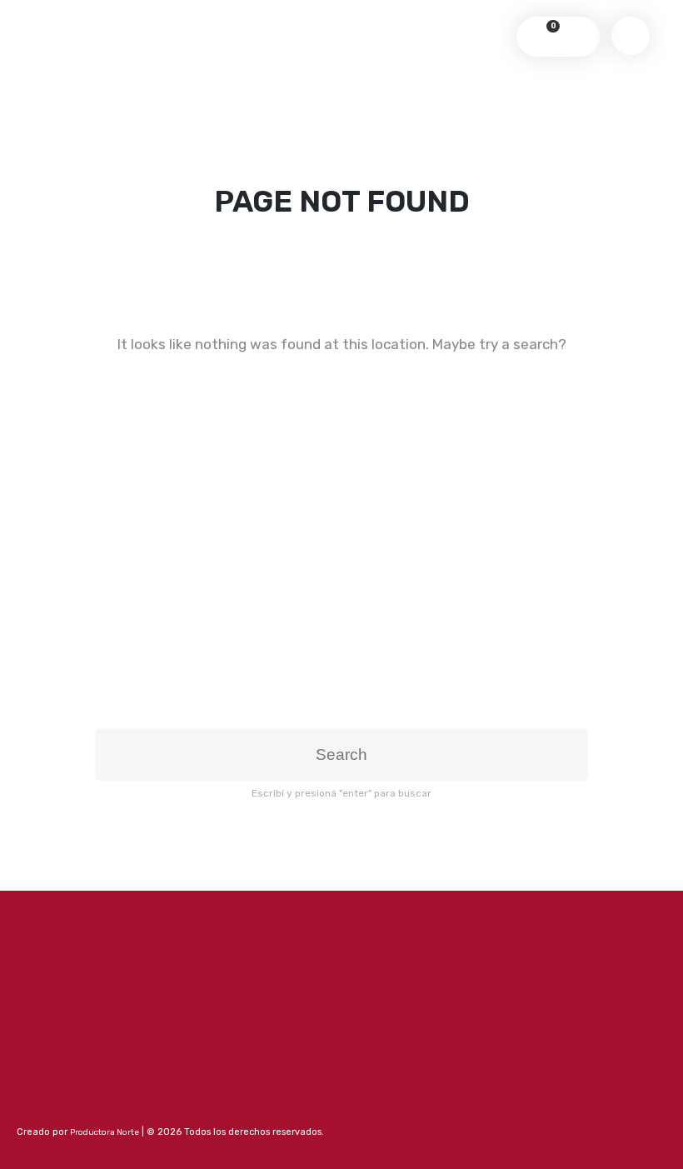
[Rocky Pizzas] (341, 20)
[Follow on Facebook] (30, 1104)
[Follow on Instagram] (60, 1104)
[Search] (576, 37)
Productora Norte (104, 1132)
